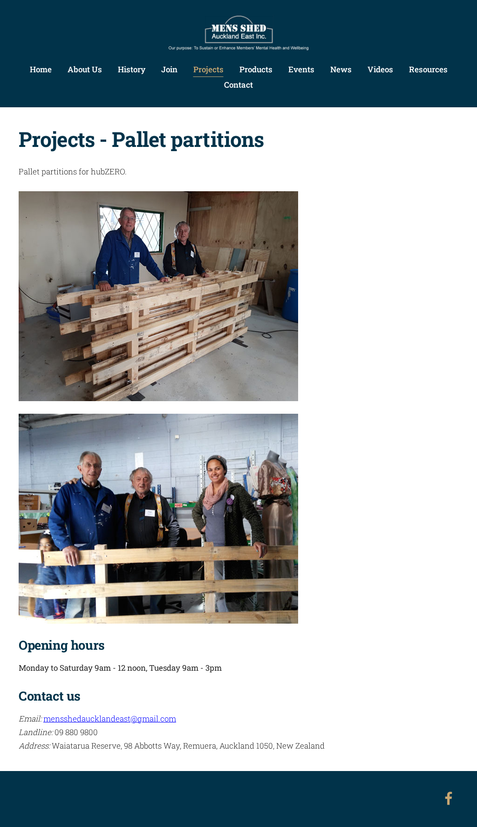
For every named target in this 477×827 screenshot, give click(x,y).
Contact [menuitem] (238, 84)
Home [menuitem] (41, 69)
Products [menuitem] (256, 69)
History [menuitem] (131, 69)
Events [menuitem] (301, 69)
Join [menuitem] (169, 69)
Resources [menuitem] (428, 69)
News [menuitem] (341, 69)
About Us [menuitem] (85, 69)
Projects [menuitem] (208, 69)
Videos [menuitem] (380, 69)
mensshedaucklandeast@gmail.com (109, 718)
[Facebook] (448, 798)
